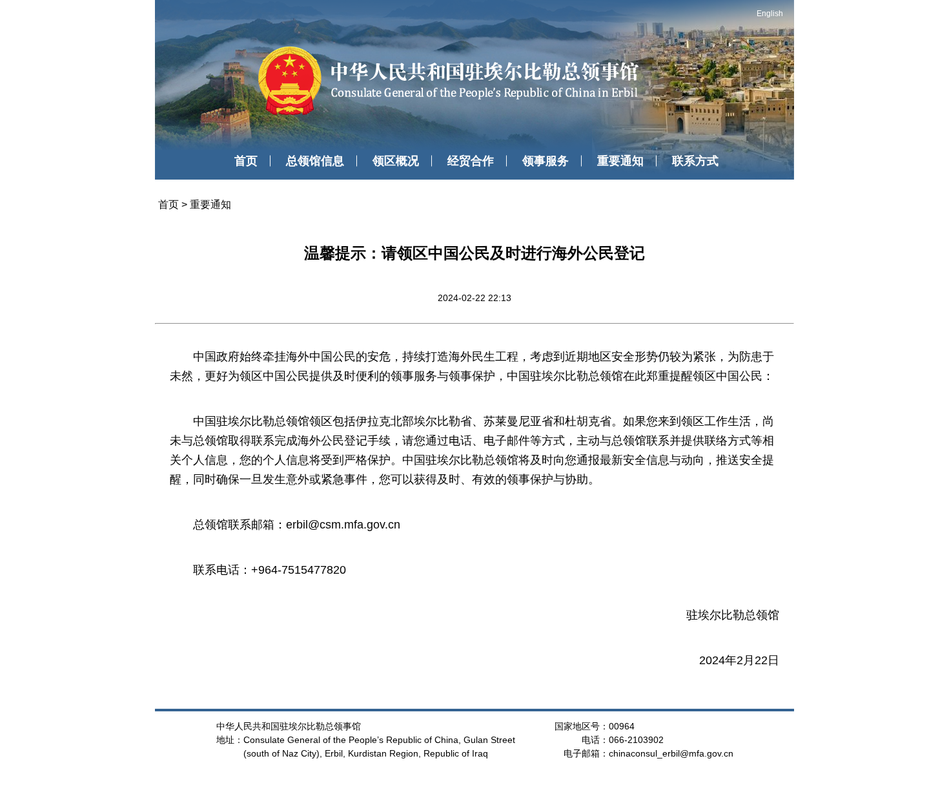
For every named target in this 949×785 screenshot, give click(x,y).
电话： (595, 740)
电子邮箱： (586, 753)
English (770, 13)
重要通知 (620, 160)
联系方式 (695, 160)
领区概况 (395, 160)
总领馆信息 (315, 160)
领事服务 (545, 160)
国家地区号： (582, 726)
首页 (246, 160)
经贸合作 (470, 160)
